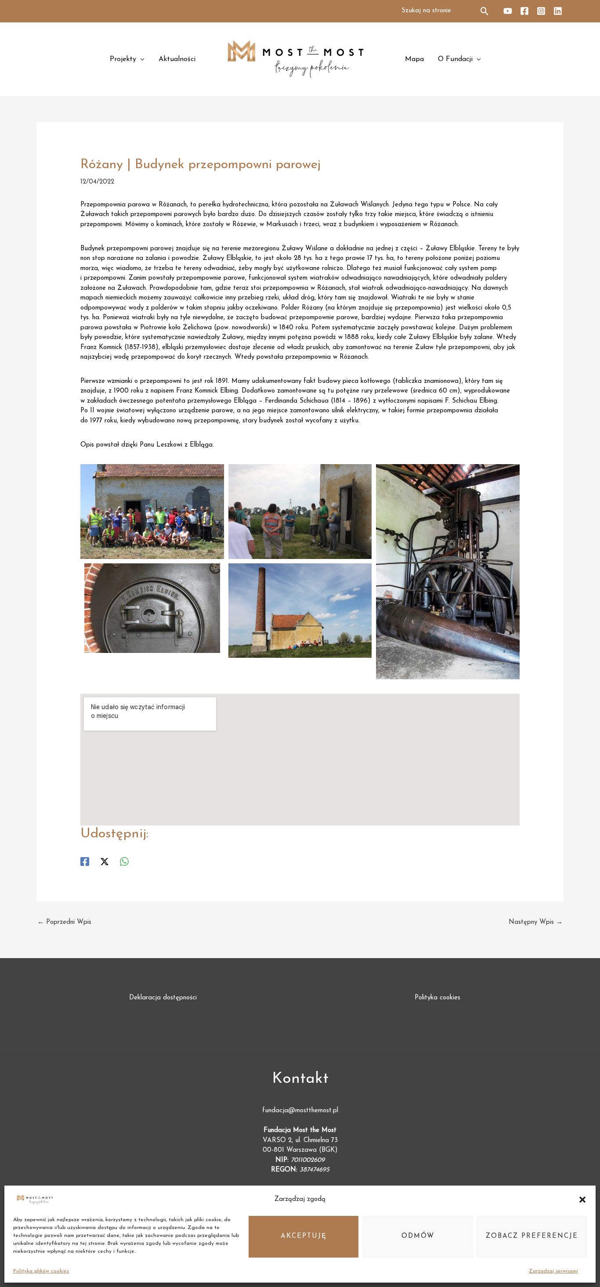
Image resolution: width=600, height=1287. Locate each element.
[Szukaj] (485, 11)
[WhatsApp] (124, 861)
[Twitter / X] (104, 861)
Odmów (417, 1236)
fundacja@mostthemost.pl (300, 1110)
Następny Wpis (536, 922)
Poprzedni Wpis (64, 922)
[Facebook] (524, 11)
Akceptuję (304, 1236)
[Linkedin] (558, 11)
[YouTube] (507, 11)
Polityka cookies (437, 998)
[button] (582, 1199)
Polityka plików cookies (41, 1271)
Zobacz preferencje (532, 1236)
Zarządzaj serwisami (553, 1271)
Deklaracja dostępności (163, 998)
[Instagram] (541, 11)
